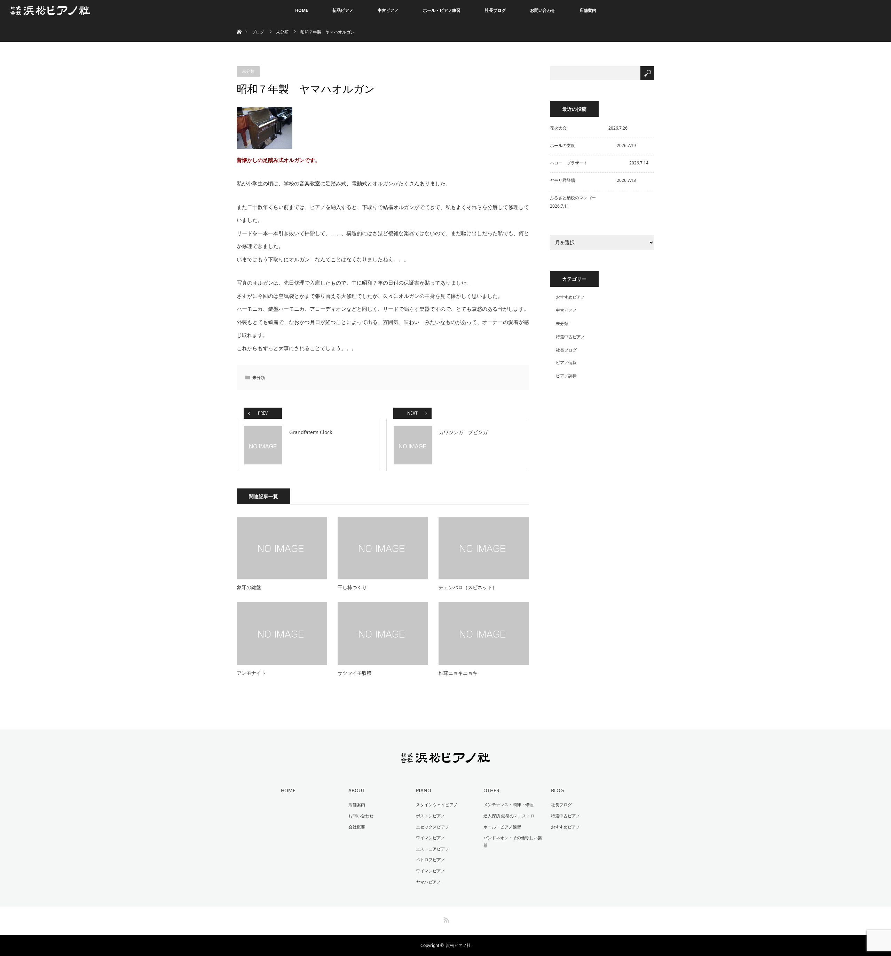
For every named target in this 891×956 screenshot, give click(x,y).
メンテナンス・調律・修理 (508, 805)
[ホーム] (239, 23)
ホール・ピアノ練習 (441, 10)
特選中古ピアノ (570, 337)
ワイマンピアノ (430, 838)
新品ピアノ (342, 10)
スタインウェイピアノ (437, 805)
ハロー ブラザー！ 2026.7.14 (599, 163)
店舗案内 (587, 10)
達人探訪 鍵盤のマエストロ (509, 816)
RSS (445, 918)
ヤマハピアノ (428, 882)
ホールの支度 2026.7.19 (593, 145)
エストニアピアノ (432, 849)
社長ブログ (495, 10)
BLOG (557, 790)
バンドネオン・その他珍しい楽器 (512, 841)
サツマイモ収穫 (355, 673)
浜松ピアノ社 (458, 945)
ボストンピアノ (430, 816)
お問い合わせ (542, 10)
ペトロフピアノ (430, 860)
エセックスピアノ (432, 827)
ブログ (258, 32)
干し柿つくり (352, 587)
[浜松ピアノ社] (445, 758)
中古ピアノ (388, 10)
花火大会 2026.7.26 (589, 128)
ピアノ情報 (566, 362)
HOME (301, 10)
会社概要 (356, 827)
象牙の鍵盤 (249, 587)
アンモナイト (251, 673)
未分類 (282, 32)
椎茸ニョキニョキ (458, 673)
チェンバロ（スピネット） (468, 587)
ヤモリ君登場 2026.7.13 (593, 180)
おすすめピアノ (570, 297)
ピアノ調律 (566, 376)
